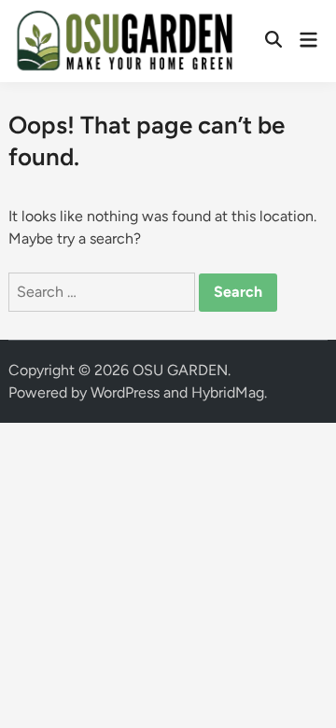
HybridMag (227, 392)
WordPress (125, 392)
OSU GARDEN (180, 370)
